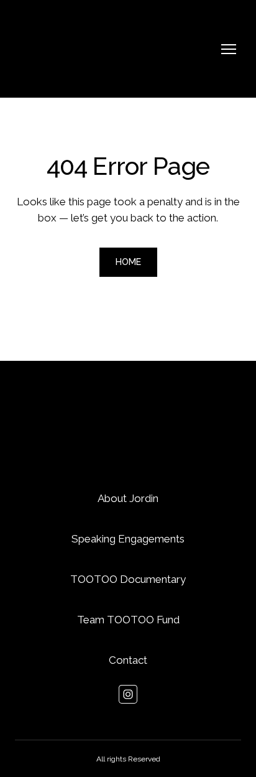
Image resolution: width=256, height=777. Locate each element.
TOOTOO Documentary (128, 579)
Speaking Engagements (128, 539)
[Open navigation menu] (228, 49)
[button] (128, 262)
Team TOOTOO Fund (128, 619)
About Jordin (128, 498)
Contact (128, 660)
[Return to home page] (66, 48)
